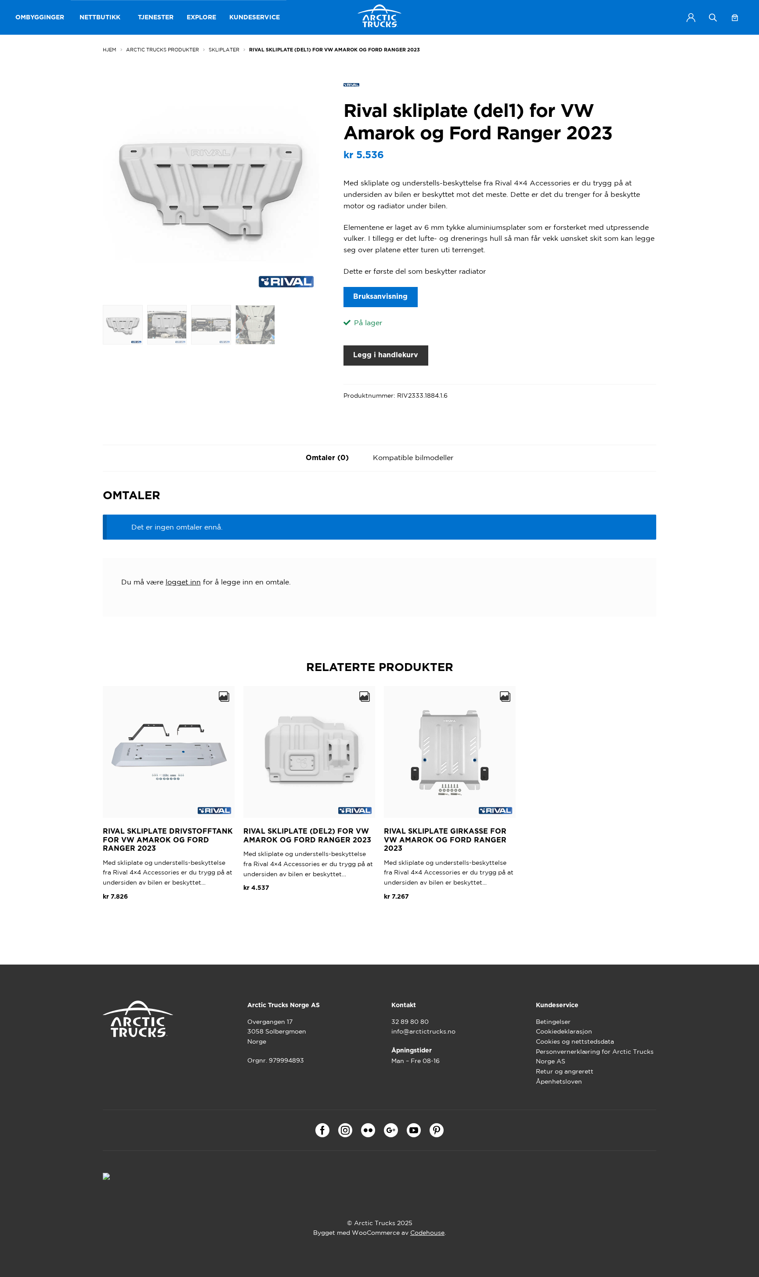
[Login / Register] (691, 17)
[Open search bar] (712, 17)
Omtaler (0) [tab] (327, 457)
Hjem (109, 49)
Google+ (391, 1130)
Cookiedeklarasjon (564, 1031)
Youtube (414, 1130)
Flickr (368, 1130)
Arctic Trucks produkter (162, 49)
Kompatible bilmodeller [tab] (413, 457)
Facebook (322, 1130)
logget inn (183, 582)
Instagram (345, 1130)
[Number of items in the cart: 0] (735, 17)
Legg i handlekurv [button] (139, 917)
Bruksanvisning (380, 296)
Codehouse (427, 1232)
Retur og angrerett (564, 1071)
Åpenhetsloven (559, 1081)
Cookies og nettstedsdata (575, 1041)
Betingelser (553, 1021)
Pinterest (437, 1130)
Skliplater (224, 49)
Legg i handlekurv (385, 355)
